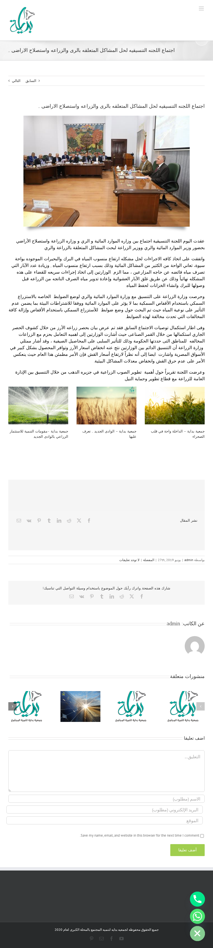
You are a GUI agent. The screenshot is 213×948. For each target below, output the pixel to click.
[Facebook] (89, 520)
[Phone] (197, 899)
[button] (200, 706)
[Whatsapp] (197, 916)
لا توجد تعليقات (129, 560)
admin (188, 560)
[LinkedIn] (59, 520)
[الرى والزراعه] (106, 117)
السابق (31, 80)
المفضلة (148, 560)
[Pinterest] (39, 520)
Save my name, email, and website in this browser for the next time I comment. (139, 835)
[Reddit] (69, 520)
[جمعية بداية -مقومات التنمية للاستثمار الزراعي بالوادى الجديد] (38, 405)
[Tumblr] (49, 520)
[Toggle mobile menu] (202, 8)
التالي (16, 80)
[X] (79, 520)
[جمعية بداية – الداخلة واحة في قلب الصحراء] (175, 405)
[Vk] (29, 520)
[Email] (19, 520)
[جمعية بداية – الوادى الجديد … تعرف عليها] (106, 405)
